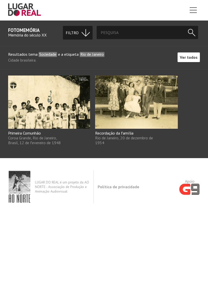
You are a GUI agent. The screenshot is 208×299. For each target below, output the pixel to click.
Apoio (190, 181)
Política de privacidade (118, 186)
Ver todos (189, 57)
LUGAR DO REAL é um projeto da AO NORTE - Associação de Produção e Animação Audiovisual (62, 187)
